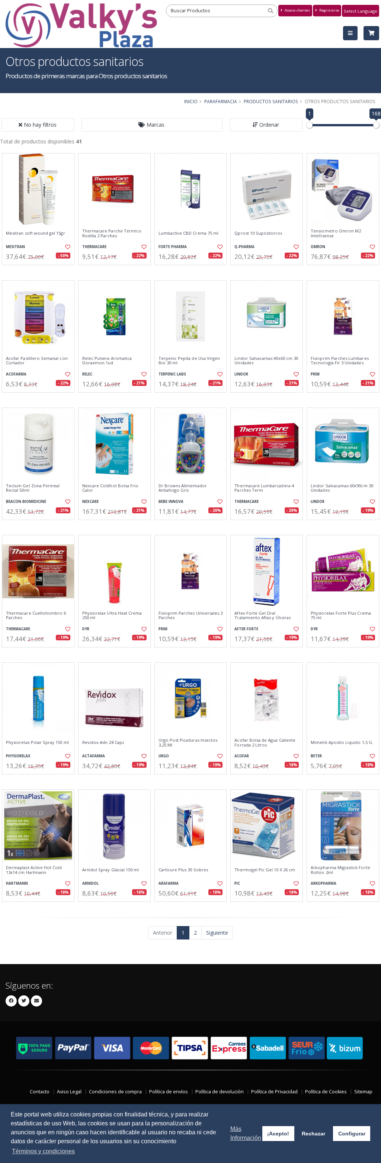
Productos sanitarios (271, 101)
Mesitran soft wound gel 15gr (35, 233)
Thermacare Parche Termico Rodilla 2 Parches (111, 233)
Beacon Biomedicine (26, 501)
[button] (152, 124)
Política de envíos (168, 1091)
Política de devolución (219, 1091)
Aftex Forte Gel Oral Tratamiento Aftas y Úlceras (262, 615)
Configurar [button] (351, 1134)
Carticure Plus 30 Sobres (183, 870)
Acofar (241, 756)
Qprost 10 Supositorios (258, 233)
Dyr (85, 629)
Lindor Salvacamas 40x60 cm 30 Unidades (266, 360)
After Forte (246, 629)
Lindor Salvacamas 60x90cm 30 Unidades (342, 488)
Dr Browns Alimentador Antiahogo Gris (183, 488)
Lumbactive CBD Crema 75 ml (188, 233)
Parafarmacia (220, 101)
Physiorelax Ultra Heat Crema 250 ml (112, 615)
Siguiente (217, 932)
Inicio (191, 101)
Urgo (164, 756)
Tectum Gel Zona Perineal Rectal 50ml (33, 488)
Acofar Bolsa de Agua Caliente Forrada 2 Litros (264, 742)
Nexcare (90, 501)
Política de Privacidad (274, 1091)
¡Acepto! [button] (278, 1134)
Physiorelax (18, 756)
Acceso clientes (297, 10)
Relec (87, 374)
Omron (318, 246)
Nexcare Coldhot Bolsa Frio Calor (110, 488)
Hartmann (17, 883)
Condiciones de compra (115, 1091)
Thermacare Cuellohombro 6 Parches (36, 615)
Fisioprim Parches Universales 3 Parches (191, 615)
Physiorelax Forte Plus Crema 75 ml (341, 615)
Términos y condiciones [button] (43, 1151)
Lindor (241, 374)
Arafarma (169, 883)
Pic (237, 883)
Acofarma (16, 374)
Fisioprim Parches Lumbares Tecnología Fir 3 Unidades (339, 360)
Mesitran (15, 246)
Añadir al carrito (40, 271)
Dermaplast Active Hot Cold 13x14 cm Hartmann (34, 870)
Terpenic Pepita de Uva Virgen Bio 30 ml (189, 360)
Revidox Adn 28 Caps (103, 742)
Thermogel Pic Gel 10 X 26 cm (264, 870)
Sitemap (363, 1091)
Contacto (39, 1091)
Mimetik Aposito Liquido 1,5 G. (342, 742)
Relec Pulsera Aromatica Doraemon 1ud (107, 360)
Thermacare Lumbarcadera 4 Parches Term (264, 488)
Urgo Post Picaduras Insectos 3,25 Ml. (188, 742)
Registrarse (328, 10)
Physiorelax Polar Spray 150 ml (37, 742)
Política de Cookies (326, 1091)
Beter (316, 756)
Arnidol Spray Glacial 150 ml (110, 870)
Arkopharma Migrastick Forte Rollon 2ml (340, 870)
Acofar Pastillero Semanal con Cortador (37, 360)
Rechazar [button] (313, 1134)
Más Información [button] (245, 1133)
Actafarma (93, 756)
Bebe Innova (171, 501)
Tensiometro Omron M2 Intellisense (336, 233)
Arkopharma (323, 883)
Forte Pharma (173, 246)
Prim (315, 374)
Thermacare (94, 246)
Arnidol (90, 883)
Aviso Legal (69, 1091)
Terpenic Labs (172, 374)
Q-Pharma (244, 246)
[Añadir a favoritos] (67, 247)
